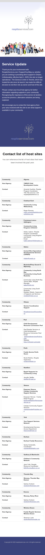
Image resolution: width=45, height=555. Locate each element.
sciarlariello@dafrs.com (31, 448)
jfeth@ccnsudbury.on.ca (32, 468)
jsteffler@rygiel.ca (29, 379)
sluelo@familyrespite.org (32, 519)
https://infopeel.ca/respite (32, 342)
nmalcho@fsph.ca (30, 361)
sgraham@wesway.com (31, 486)
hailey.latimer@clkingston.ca (33, 241)
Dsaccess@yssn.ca (30, 430)
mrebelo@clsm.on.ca (31, 296)
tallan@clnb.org (29, 285)
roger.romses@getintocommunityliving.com (33, 213)
